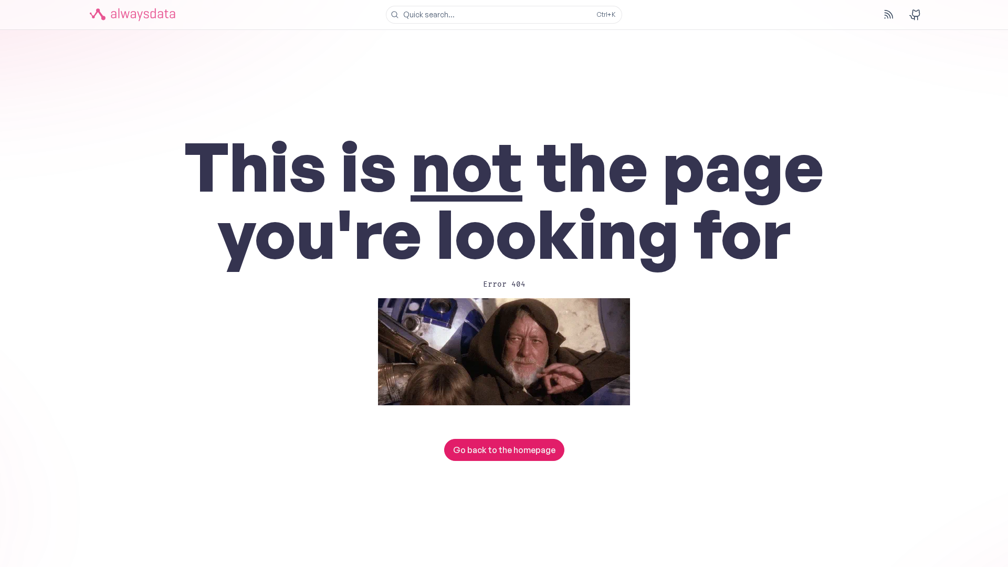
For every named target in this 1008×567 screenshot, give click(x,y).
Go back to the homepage (504, 450)
